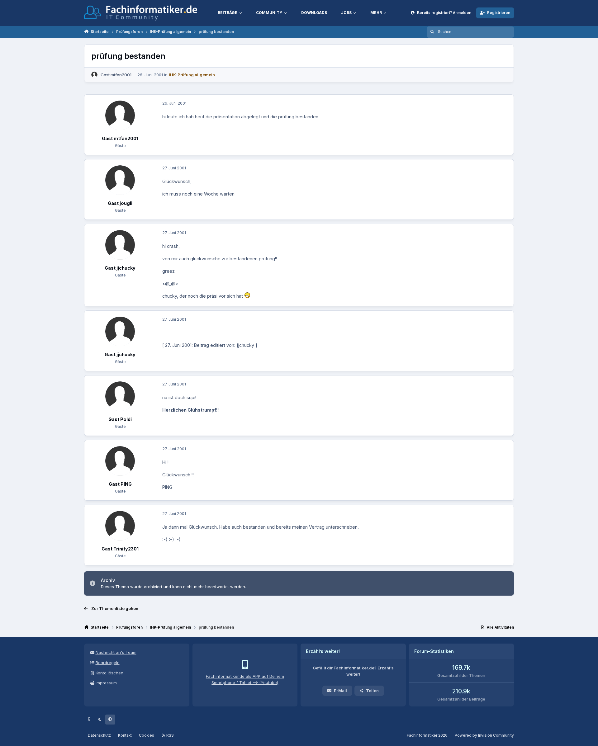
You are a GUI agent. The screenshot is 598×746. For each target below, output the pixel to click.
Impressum (106, 682)
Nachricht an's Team (116, 652)
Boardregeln (108, 662)
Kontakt (125, 735)
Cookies (146, 735)
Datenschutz (99, 735)
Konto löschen (109, 672)
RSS (169, 735)
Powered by (484, 735)
